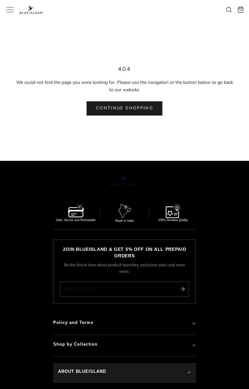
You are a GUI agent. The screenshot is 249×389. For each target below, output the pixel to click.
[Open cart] (240, 9)
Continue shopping (124, 108)
